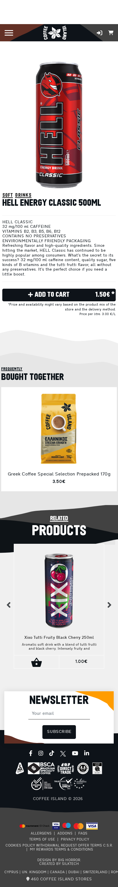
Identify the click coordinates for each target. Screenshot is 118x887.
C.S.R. (108, 845)
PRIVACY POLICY (75, 839)
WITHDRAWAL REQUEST (56, 845)
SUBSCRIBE (59, 732)
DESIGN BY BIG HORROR (58, 860)
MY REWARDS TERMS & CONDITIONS (61, 849)
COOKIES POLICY (20, 845)
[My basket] (110, 32)
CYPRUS (11, 872)
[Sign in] (99, 33)
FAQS (82, 833)
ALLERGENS (41, 833)
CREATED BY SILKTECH (59, 864)
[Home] (54, 32)
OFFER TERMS (90, 845)
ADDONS (64, 833)
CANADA (57, 872)
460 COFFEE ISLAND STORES (61, 879)
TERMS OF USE (42, 839)
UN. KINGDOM (34, 872)
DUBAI (73, 872)
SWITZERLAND (95, 872)
